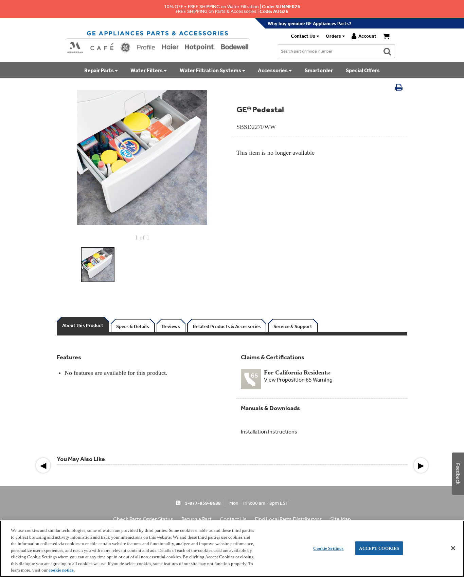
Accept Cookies (379, 548)
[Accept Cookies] (453, 548)
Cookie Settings (328, 548)
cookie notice (61, 570)
